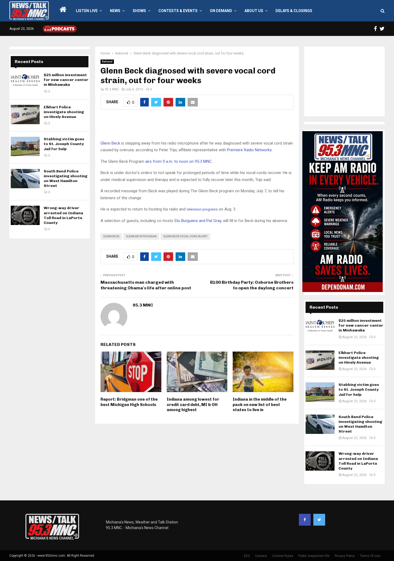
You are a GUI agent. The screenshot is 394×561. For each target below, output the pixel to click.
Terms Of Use (370, 556)
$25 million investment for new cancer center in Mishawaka (66, 80)
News (115, 11)
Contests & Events (178, 11)
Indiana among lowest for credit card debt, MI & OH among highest (193, 404)
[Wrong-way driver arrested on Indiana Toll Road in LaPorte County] (25, 215)
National (107, 61)
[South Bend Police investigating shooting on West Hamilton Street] (25, 178)
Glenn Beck (110, 143)
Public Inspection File (313, 556)
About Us (253, 11)
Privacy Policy (344, 556)
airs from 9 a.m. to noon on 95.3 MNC (178, 161)
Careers (261, 556)
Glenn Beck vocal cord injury (185, 236)
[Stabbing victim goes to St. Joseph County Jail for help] (25, 146)
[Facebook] (305, 520)
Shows (139, 11)
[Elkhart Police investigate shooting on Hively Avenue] (25, 114)
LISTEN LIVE (87, 11)
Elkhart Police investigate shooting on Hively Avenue (64, 112)
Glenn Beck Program (141, 236)
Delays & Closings (294, 11)
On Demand (221, 11)
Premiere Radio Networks (249, 149)
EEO (247, 556)
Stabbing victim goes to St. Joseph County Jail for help (64, 144)
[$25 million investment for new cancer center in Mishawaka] (25, 82)
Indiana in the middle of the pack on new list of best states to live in (260, 404)
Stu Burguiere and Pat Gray (197, 220)
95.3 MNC (112, 89)
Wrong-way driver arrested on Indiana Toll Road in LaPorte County (63, 215)
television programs (202, 209)
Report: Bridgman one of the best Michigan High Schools (129, 402)
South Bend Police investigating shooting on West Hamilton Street (65, 178)
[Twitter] (319, 520)
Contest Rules (282, 556)
